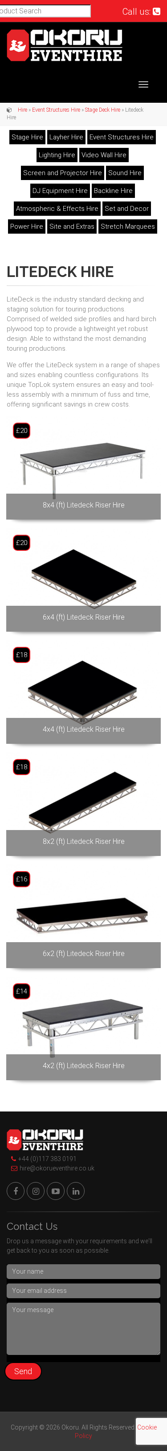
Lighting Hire (57, 155)
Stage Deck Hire (102, 110)
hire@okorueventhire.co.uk (57, 1168)
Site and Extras (71, 226)
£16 (21, 879)
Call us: (137, 11)
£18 (21, 655)
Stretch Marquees (128, 226)
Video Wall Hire (103, 155)
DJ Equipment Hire (60, 191)
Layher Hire (66, 137)
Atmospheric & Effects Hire (57, 209)
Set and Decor (127, 209)
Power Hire (26, 226)
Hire (22, 110)
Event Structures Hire (56, 110)
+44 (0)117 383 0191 (47, 1158)
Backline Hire (113, 191)
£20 (21, 431)
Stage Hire (27, 137)
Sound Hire (125, 173)
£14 (21, 991)
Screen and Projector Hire (62, 173)
